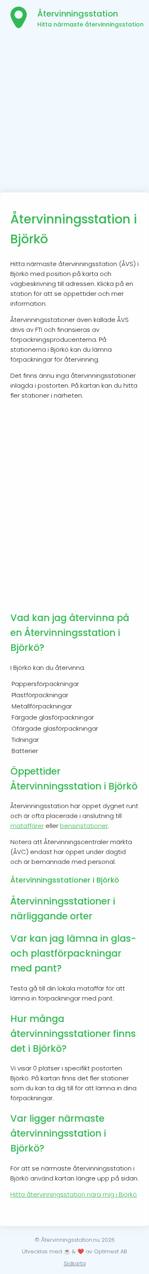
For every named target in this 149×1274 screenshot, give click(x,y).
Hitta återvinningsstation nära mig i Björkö (73, 1194)
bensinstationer (84, 825)
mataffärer (27, 825)
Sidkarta (75, 1263)
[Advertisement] (74, 113)
